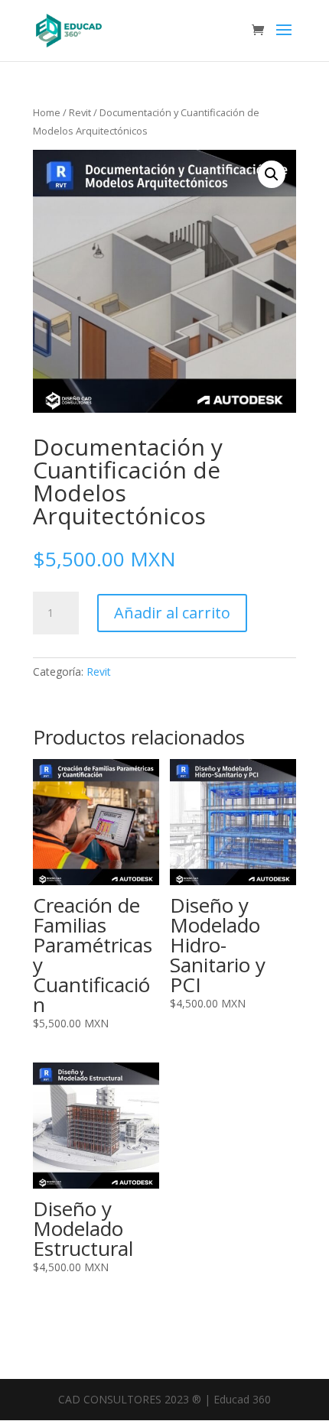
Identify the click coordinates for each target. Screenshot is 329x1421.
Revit (80, 112)
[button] (271, 174)
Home (46, 112)
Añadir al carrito (172, 612)
